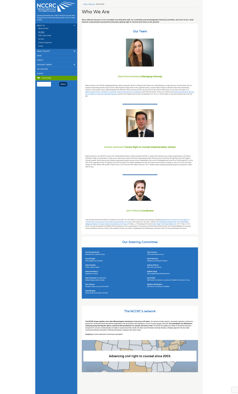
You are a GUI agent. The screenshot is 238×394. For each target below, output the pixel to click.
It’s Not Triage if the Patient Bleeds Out (164, 224)
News (39, 56)
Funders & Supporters (45, 42)
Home (85, 4)
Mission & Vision (43, 28)
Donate (40, 74)
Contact (40, 46)
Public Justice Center (44, 35)
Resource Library (44, 65)
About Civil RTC (43, 51)
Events (40, 60)
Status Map (46, 78)
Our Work (41, 39)
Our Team (41, 32)
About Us (41, 25)
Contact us (89, 334)
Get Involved (42, 69)
